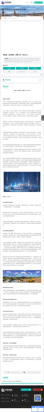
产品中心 (7, 398)
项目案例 (3, 398)
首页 (8, 18)
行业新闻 (15, 18)
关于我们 (7, 401)
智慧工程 (24, 90)
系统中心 (3, 394)
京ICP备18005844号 (28, 406)
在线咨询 (24, 389)
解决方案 (7, 394)
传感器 (9, 115)
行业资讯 (11, 18)
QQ (35, 389)
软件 (28, 158)
